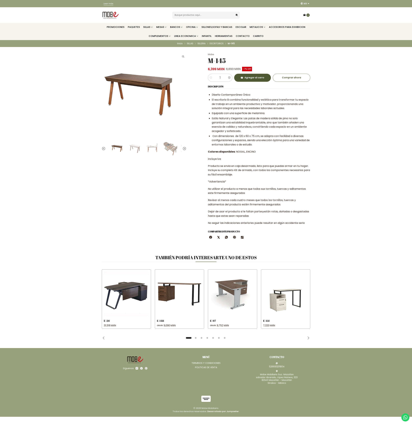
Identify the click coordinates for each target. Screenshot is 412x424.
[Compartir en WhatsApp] (226, 237)
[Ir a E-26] (126, 294)
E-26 (107, 321)
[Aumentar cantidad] (229, 78)
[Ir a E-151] (285, 294)
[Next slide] (184, 148)
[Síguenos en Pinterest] (146, 368)
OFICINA (191, 27)
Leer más (248, 3)
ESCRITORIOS (217, 43)
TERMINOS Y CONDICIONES (206, 363)
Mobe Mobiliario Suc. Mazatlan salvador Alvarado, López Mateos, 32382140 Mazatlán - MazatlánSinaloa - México (277, 379)
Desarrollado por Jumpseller (223, 411)
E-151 (266, 321)
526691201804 (277, 366)
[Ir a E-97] (232, 294)
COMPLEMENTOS (158, 36)
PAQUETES (134, 27)
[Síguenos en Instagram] (136, 368)
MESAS (160, 27)
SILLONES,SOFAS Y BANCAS (216, 27)
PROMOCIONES (115, 27)
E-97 (213, 321)
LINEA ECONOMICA (185, 36)
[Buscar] (236, 15)
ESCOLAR (241, 27)
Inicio (180, 43)
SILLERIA (201, 43)
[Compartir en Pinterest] (234, 237)
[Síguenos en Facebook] (141, 368)
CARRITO (258, 36)
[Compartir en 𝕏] (218, 237)
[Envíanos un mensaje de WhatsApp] (405, 417)
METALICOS (256, 27)
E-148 (160, 321)
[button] (188, 338)
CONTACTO (243, 36)
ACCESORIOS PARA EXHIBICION (287, 27)
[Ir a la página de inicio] (110, 15)
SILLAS (146, 27)
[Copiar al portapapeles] (242, 237)
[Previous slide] (104, 148)
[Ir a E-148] (179, 294)
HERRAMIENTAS (223, 36)
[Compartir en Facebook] (210, 237)
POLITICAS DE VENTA (206, 367)
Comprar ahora (291, 77)
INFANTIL (206, 36)
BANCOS (175, 27)
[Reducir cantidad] (211, 78)
